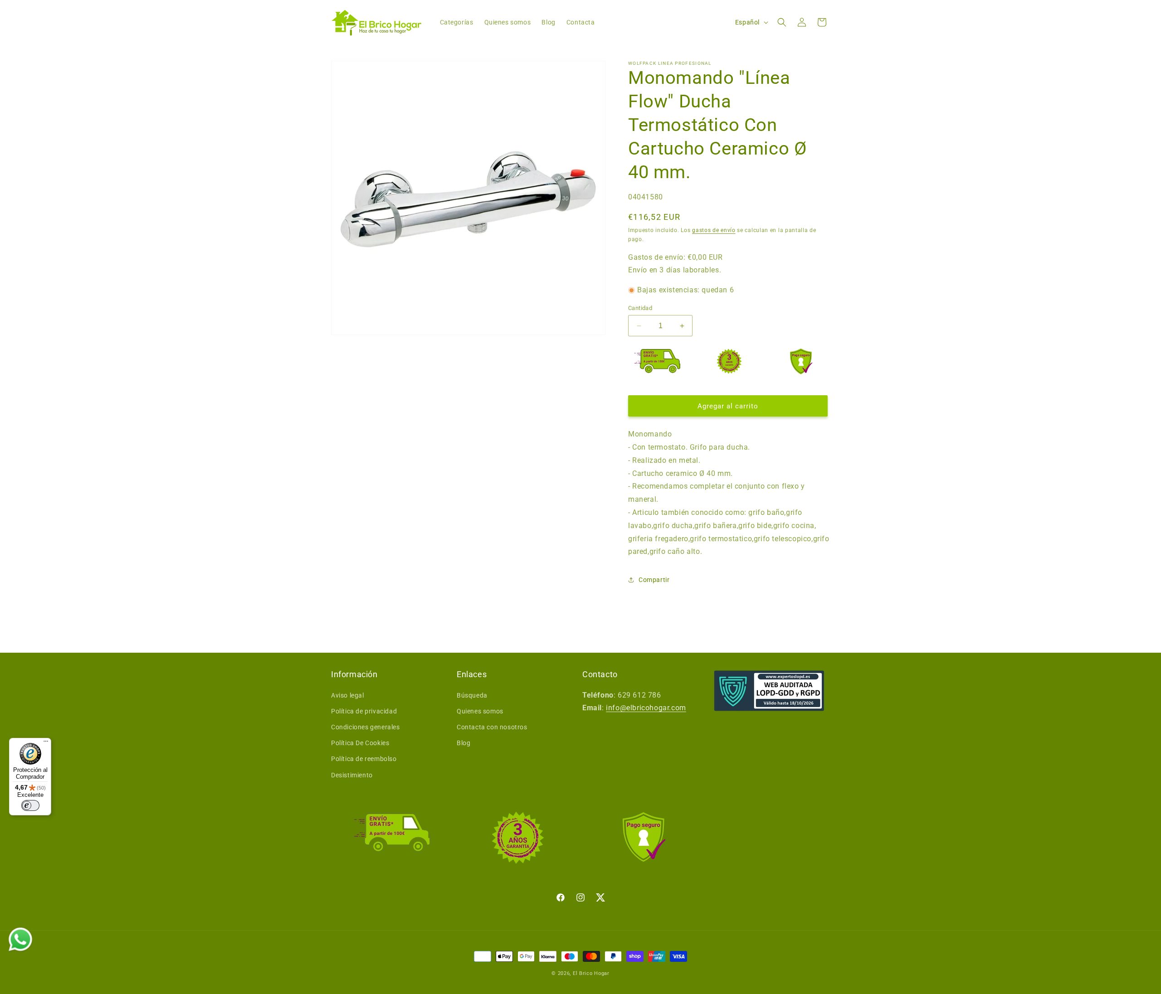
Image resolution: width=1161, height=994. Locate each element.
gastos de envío (714, 230)
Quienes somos (480, 711)
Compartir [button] (654, 579)
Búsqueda (472, 695)
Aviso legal (347, 695)
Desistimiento (352, 775)
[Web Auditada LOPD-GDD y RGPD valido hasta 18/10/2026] (769, 691)
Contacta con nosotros (492, 727)
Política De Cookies (360, 743)
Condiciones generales (365, 727)
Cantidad (640, 308)
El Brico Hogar (591, 973)
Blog (463, 743)
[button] (782, 22)
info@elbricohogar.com (646, 707)
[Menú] (45, 743)
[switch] (30, 805)
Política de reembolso (364, 758)
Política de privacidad (364, 711)
